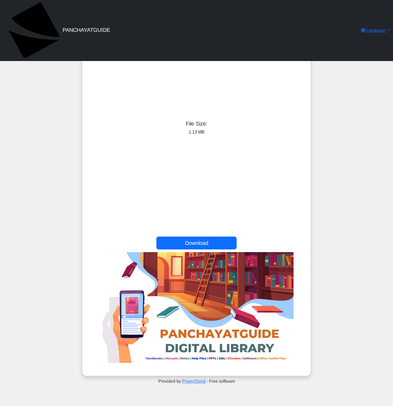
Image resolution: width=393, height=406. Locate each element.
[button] (375, 30)
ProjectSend (194, 381)
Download (196, 243)
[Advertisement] (196, 63)
